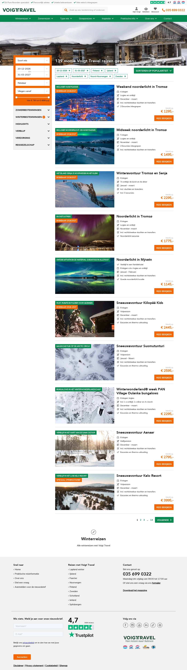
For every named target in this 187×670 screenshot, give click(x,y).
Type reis (64, 18)
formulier (156, 583)
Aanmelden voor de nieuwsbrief (30, 586)
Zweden (74, 591)
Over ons (149, 18)
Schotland (74, 595)
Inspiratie (106, 18)
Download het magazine (135, 590)
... (147, 519)
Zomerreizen (44, 18)
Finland (73, 586)
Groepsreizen (85, 18)
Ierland (73, 600)
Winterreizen (21, 18)
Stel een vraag (22, 582)
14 (151, 519)
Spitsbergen (75, 604)
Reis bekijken (164, 118)
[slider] (16, 97)
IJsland (73, 573)
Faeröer (73, 578)
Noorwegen (75, 582)
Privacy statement (34, 665)
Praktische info (128, 18)
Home (18, 569)
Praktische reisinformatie (27, 573)
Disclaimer (18, 665)
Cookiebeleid (51, 665)
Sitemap (63, 665)
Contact (168, 18)
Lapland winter (77, 569)
